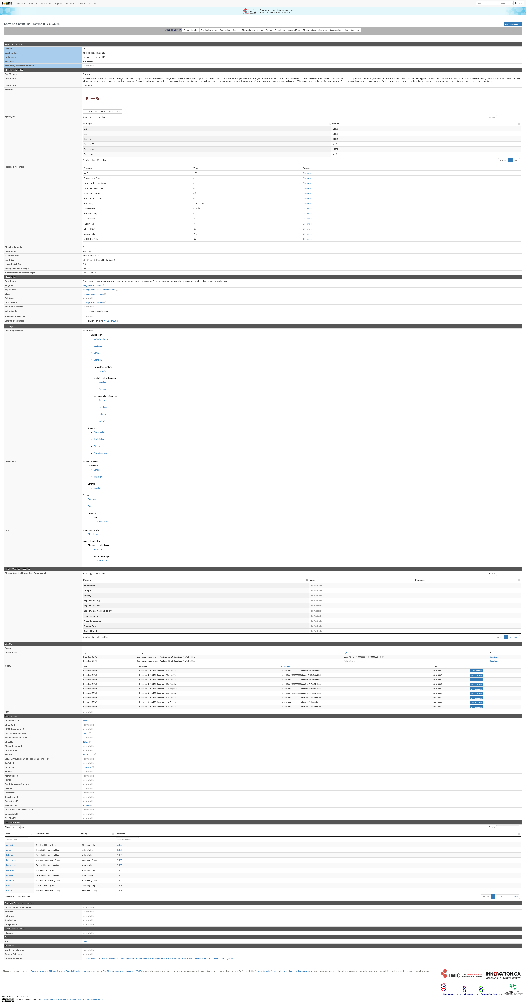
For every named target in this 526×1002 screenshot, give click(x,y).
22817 (86, 720)
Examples (70, 3)
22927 (86, 741)
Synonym (87, 123)
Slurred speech (100, 453)
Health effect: (88, 330)
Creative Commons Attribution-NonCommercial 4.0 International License (72, 999)
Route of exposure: (91, 461)
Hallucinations (105, 371)
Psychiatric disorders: (103, 367)
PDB (103, 111)
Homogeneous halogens (93, 293)
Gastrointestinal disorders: (105, 377)
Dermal (97, 469)
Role (7, 530)
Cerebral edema (101, 338)
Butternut (10, 880)
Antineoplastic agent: (103, 556)
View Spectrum (476, 671)
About (81, 3)
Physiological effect (14, 330)
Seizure (102, 420)
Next (516, 160)
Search (32, 3)
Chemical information (209, 30)
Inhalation (98, 476)
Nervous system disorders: (105, 396)
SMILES (111, 111)
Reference (420, 580)
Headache (103, 407)
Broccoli (9, 875)
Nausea (102, 389)
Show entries (94, 116)
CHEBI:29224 (110, 320)
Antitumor (103, 560)
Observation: (93, 427)
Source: (86, 495)
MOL (90, 111)
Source (335, 123)
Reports (58, 3)
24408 (86, 733)
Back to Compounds (512, 24)
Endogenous (93, 499)
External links (280, 30)
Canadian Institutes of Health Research (48, 971)
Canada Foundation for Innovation (81, 971)
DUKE (119, 844)
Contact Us (94, 3)
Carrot (9, 890)
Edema (97, 446)
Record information (191, 30)
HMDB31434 (88, 754)
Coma (96, 352)
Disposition (10, 461)
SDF (96, 111)
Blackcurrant (11, 865)
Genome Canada (262, 971)
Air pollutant (93, 534)
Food (90, 506)
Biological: (92, 513)
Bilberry (9, 855)
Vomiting (102, 382)
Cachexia (98, 359)
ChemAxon (308, 173)
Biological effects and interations (315, 30)
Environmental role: (91, 530)
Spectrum (494, 657)
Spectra (269, 30)
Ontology (236, 30)
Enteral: (91, 483)
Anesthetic (98, 549)
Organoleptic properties (339, 30)
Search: (492, 116)
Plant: (96, 517)
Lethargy (103, 414)
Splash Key (349, 652)
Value (312, 580)
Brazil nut (10, 870)
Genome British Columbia (301, 971)
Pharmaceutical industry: (98, 545)
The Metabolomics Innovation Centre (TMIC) (122, 971)
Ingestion (98, 487)
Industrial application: (92, 541)
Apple (8, 850)
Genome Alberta (278, 971)
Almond (9, 844)
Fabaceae (103, 521)
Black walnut (11, 860)
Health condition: (95, 334)
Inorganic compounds (92, 285)
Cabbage (10, 885)
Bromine (86, 805)
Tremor (102, 400)
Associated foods (294, 30)
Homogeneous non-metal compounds (99, 289)
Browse (19, 3)
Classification (225, 30)
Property (87, 580)
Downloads (46, 3)
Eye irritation (99, 439)
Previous (503, 160)
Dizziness (98, 345)
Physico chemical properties (252, 30)
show (85, 941)
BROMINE (87, 767)
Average (85, 833)
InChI (118, 111)
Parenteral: (93, 465)
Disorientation (99, 432)
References (355, 30)
